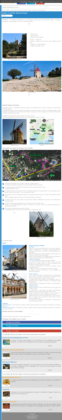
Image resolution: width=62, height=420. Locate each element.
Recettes (34, 417)
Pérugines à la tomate (9, 401)
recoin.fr (32, 414)
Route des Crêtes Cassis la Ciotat (13, 350)
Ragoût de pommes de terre (11, 377)
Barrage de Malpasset (9, 362)
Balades (29, 417)
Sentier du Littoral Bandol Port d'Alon (15, 337)
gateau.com (34, 416)
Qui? (28, 418)
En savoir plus (35, 1)
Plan (36, 418)
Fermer (41, 1)
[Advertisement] (29, 28)
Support (32, 418)
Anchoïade (5, 389)
